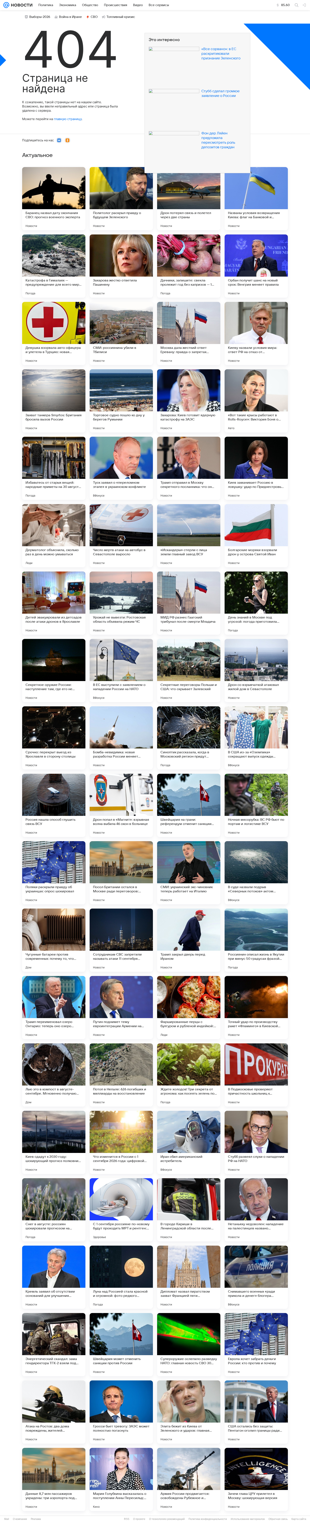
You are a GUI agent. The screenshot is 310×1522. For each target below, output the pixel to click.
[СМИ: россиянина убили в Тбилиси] (121, 333)
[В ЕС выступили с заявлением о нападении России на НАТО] (121, 670)
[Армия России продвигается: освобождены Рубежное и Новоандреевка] (188, 1479)
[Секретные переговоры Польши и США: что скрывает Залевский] (188, 670)
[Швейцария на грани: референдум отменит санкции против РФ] (188, 805)
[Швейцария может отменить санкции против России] (121, 1344)
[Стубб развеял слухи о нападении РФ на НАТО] (256, 1142)
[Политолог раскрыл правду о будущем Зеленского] (121, 198)
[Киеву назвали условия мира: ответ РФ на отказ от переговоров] (256, 333)
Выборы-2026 (39, 17)
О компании (20, 1519)
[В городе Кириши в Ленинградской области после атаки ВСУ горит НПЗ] (188, 1209)
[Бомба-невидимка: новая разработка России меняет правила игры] (121, 738)
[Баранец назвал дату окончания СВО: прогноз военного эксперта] (53, 198)
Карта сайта (298, 1519)
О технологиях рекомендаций (167, 1519)
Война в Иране (70, 17)
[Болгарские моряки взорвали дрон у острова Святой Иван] (256, 535)
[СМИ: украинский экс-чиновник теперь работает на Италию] (188, 872)
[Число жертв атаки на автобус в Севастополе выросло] (121, 535)
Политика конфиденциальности (208, 1519)
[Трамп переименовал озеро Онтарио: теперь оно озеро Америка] (53, 1007)
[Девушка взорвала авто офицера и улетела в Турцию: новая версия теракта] (53, 333)
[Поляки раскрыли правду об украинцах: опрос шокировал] (53, 872)
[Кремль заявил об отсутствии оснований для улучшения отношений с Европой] (53, 1277)
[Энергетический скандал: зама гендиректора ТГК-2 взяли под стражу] (53, 1344)
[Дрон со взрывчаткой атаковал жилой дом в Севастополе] (256, 670)
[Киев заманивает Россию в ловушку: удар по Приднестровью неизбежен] (256, 468)
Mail (6, 1519)
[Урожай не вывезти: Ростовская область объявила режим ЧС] (121, 603)
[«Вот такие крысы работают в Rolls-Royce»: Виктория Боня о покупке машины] (256, 400)
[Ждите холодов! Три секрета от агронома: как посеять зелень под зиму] (188, 1075)
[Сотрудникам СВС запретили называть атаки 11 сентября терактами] (121, 940)
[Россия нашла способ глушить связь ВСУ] (53, 805)
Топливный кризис (120, 17)
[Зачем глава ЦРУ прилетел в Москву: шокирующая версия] (256, 1479)
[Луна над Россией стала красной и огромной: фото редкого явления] (121, 1277)
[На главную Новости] (20, 5)
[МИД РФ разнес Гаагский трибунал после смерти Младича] (188, 603)
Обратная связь (278, 1519)
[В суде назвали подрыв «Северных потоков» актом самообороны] (256, 872)
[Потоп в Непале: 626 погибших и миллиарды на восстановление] (121, 1075)
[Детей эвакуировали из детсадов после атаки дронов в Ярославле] (53, 603)
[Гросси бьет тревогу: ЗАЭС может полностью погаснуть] (121, 1412)
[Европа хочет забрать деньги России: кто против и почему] (256, 1344)
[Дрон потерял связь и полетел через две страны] (188, 198)
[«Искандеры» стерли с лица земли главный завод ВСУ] (188, 535)
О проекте (139, 1519)
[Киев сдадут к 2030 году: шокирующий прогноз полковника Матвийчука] (53, 1142)
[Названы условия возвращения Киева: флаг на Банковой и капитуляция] (256, 198)
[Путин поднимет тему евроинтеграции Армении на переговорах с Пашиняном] (121, 1007)
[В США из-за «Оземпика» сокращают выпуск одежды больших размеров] (256, 738)
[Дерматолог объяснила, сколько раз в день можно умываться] (53, 535)
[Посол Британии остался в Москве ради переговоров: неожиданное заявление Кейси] (121, 872)
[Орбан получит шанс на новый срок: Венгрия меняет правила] (256, 266)
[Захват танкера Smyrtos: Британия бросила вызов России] (53, 400)
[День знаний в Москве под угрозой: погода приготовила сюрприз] (256, 603)
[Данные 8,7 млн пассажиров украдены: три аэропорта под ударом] (53, 1479)
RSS (126, 1519)
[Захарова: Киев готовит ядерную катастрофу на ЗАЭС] (188, 400)
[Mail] (6, 5)
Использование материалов (248, 1519)
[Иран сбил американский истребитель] (188, 1142)
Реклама (36, 1519)
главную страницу (68, 119)
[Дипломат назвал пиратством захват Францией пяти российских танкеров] (188, 1277)
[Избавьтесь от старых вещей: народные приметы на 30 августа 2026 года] (53, 468)
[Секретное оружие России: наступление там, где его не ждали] (53, 670)
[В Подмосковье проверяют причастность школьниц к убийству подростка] (256, 1075)
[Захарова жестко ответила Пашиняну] (121, 266)
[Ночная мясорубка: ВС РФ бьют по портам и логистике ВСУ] (256, 805)
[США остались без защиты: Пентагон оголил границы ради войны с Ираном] (256, 1412)
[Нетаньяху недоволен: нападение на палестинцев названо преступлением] (256, 1209)
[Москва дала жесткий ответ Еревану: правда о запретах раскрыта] (188, 333)
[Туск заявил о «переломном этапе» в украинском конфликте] (121, 468)
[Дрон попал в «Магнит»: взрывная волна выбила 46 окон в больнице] (121, 805)
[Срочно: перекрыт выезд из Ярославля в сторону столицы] (53, 738)
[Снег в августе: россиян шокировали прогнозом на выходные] (53, 1209)
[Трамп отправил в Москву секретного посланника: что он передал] (188, 468)
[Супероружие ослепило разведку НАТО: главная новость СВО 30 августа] (188, 1344)
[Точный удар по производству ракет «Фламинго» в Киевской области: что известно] (256, 1007)
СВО (94, 17)
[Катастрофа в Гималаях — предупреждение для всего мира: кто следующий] (53, 266)
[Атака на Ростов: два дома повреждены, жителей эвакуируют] (53, 1412)
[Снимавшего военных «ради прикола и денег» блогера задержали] (256, 1277)
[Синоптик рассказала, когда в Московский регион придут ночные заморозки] (188, 738)
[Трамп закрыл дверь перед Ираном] (188, 940)
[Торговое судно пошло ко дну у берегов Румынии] (121, 400)
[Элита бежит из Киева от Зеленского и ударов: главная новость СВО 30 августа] (188, 1412)
